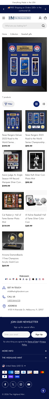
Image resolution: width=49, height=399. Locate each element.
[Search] (43, 25)
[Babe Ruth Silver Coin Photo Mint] (36, 161)
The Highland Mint (16, 394)
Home (4, 34)
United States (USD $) (14, 365)
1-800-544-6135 (13, 300)
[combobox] (24, 26)
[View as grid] (36, 104)
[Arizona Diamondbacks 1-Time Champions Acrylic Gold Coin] (13, 241)
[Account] (40, 18)
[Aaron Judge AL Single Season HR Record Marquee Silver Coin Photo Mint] (13, 161)
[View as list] (44, 104)
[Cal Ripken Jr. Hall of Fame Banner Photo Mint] (13, 201)
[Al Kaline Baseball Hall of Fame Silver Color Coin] (36, 201)
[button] (3, 9)
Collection (14, 34)
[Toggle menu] (3, 18)
